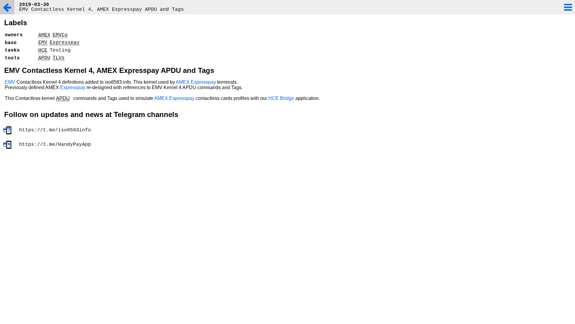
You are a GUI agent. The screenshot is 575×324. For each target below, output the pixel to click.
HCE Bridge (281, 98)
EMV (10, 82)
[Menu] (568, 7)
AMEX (183, 82)
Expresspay (203, 82)
